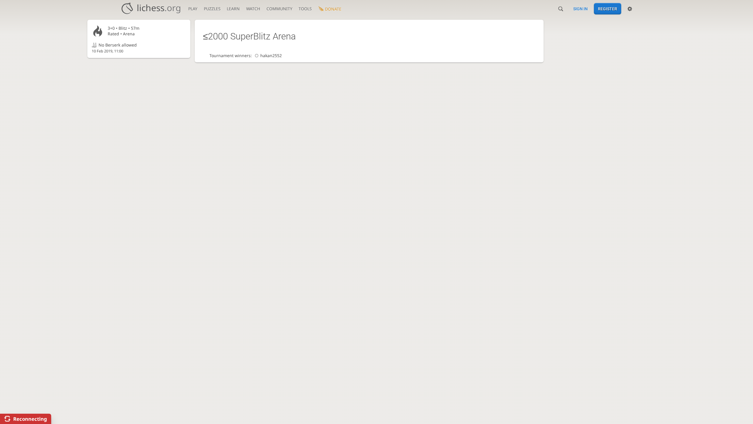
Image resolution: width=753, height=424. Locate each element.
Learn (233, 8)
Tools (305, 8)
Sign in (580, 8)
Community (279, 8)
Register (607, 8)
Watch (253, 8)
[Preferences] (629, 9)
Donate (333, 9)
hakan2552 (271, 55)
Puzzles (212, 8)
